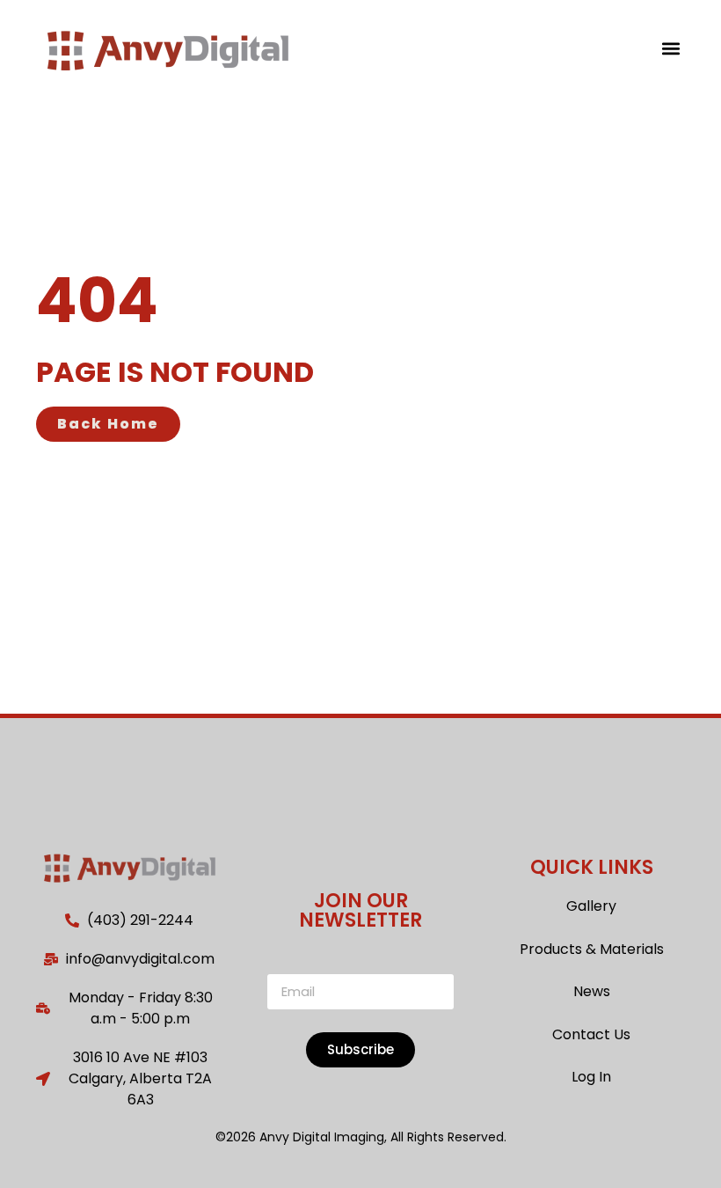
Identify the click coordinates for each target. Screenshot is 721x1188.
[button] (670, 47)
